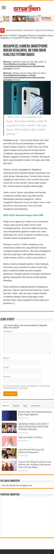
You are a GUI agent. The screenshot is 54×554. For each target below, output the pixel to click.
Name (6, 358)
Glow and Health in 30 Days (30, 437)
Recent (6, 406)
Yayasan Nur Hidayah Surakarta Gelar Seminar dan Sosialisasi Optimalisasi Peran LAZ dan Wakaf (34, 464)
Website (6, 376)
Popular (16, 406)
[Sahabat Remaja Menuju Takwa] (27, 7)
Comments (35, 406)
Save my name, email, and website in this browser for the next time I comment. (26, 387)
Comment (8, 331)
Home (5, 35)
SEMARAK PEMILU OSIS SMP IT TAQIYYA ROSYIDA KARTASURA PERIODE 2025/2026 (33, 427)
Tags (25, 406)
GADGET (13, 35)
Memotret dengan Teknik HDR (29, 215)
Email (6, 367)
